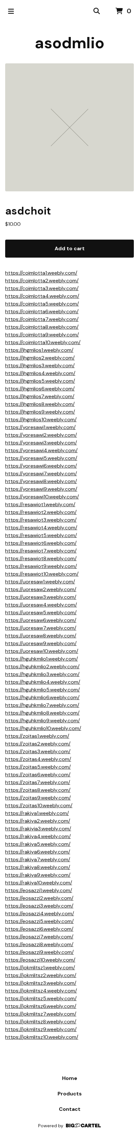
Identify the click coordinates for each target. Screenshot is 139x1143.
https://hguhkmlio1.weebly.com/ (41, 658)
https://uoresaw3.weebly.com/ (40, 597)
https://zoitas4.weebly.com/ (38, 759)
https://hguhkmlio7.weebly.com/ (42, 705)
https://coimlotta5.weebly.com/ (42, 303)
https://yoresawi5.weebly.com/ (41, 458)
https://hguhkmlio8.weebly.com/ (42, 712)
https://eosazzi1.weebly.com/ (38, 890)
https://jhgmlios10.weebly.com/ (41, 419)
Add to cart (70, 248)
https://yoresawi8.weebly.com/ (41, 481)
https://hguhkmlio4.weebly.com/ (42, 682)
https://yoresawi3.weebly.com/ (41, 442)
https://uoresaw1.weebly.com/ (40, 581)
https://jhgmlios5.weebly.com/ (40, 381)
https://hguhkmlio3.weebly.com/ (42, 674)
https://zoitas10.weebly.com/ (38, 805)
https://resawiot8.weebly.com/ (41, 558)
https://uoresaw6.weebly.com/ (40, 620)
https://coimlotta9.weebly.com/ (42, 334)
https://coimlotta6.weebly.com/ (42, 311)
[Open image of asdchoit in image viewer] (69, 127)
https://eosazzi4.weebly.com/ (39, 913)
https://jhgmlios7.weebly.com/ (39, 396)
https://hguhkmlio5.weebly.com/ (42, 689)
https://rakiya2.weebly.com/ (37, 821)
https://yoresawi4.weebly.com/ (41, 450)
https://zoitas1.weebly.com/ (37, 736)
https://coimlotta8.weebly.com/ (42, 327)
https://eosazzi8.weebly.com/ (39, 944)
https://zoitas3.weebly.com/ (37, 751)
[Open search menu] (96, 11)
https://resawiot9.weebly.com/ (41, 566)
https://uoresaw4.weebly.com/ (41, 604)
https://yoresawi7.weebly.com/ (41, 473)
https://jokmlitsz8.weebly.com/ (40, 1021)
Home (69, 1078)
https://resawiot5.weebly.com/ (41, 535)
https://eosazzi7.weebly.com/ (39, 936)
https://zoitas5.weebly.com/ (38, 767)
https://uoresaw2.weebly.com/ (40, 589)
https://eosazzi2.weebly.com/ (39, 898)
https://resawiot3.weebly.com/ (41, 520)
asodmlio (69, 43)
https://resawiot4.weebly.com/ (41, 527)
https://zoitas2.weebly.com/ (37, 743)
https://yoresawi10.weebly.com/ (42, 496)
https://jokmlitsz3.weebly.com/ (40, 983)
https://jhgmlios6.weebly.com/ (40, 388)
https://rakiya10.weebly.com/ (38, 882)
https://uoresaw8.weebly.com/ (40, 635)
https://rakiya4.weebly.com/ (38, 836)
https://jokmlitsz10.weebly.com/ (41, 1037)
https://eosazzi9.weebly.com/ (39, 952)
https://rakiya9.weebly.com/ (37, 875)
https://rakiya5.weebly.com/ (37, 844)
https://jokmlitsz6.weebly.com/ (40, 1006)
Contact (69, 1109)
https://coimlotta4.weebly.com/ (42, 296)
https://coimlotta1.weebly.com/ (41, 273)
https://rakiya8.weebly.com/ (37, 867)
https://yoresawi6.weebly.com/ (41, 465)
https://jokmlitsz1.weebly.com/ (40, 967)
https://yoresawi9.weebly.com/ (41, 489)
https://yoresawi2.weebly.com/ (41, 435)
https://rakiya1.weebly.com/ (37, 813)
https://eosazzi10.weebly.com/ (40, 959)
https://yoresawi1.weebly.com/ (40, 427)
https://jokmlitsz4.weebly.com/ (41, 990)
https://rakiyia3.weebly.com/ (38, 828)
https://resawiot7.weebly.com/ (41, 550)
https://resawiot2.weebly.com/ (41, 512)
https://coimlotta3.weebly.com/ (42, 288)
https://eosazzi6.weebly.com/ (39, 929)
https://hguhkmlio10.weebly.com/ (43, 728)
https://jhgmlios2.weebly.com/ (40, 357)
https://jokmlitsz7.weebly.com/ (40, 1013)
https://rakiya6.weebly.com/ (37, 851)
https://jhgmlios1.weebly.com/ (39, 350)
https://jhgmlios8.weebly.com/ (40, 404)
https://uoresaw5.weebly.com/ (41, 612)
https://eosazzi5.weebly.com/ (39, 921)
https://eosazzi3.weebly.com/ (39, 905)
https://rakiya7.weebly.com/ (37, 859)
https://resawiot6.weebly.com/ (41, 543)
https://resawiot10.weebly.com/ (42, 574)
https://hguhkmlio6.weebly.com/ (42, 697)
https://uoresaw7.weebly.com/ (40, 628)
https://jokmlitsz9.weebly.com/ (41, 1029)
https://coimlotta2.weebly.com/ (42, 280)
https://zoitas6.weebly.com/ (37, 774)
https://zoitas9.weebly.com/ (38, 797)
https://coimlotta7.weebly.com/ (42, 319)
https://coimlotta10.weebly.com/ (42, 342)
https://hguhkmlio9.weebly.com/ (42, 720)
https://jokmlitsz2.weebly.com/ (40, 975)
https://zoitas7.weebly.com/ (37, 782)
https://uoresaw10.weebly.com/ (41, 651)
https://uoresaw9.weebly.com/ (41, 643)
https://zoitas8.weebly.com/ (37, 790)
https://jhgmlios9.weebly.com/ (40, 411)
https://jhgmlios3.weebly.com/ (40, 365)
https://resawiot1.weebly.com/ (40, 504)
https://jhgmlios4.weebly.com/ (40, 373)
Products (70, 1093)
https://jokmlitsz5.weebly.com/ (41, 998)
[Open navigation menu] (11, 11)
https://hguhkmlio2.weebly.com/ (42, 666)
